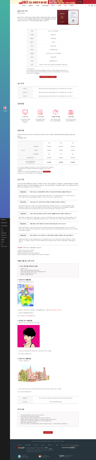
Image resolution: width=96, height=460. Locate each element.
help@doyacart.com (51, 450)
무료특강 (37, 5)
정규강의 (24, 5)
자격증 (65, 5)
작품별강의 (30, 5)
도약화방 (59, 5)
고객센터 (72, 447)
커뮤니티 (53, 5)
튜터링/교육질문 (45, 5)
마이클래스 (71, 5)
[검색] (90, 5)
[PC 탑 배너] (48, 2)
